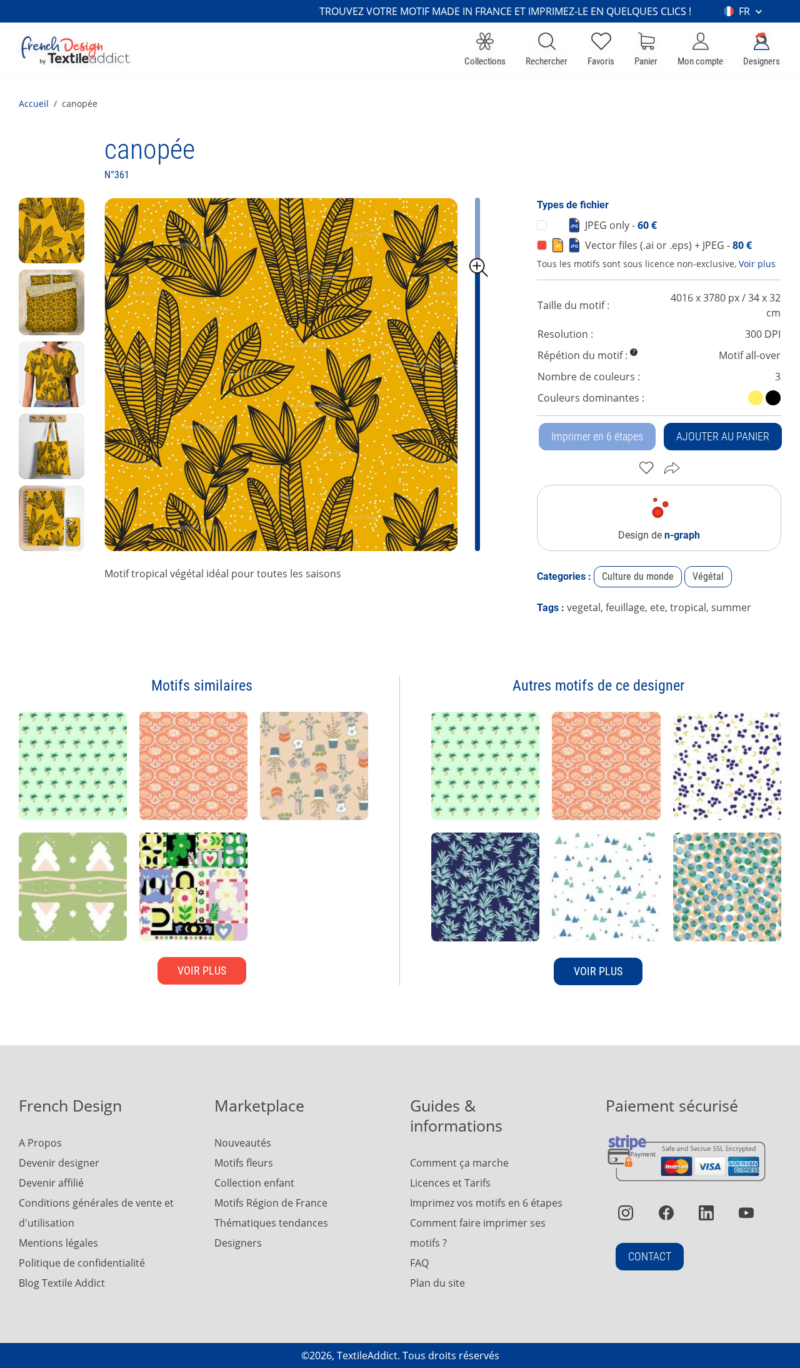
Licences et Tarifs (450, 1183)
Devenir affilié (51, 1183)
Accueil (34, 103)
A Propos (40, 1143)
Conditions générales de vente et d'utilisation (96, 1213)
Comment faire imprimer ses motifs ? (478, 1233)
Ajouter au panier (722, 436)
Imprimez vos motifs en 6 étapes (486, 1203)
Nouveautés (242, 1143)
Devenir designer (59, 1163)
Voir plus (757, 264)
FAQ (419, 1263)
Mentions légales (58, 1243)
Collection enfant (254, 1183)
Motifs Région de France (271, 1203)
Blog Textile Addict (62, 1283)
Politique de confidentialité (82, 1263)
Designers (238, 1243)
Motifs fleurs (243, 1163)
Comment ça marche (459, 1163)
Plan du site (437, 1283)
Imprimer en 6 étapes (597, 436)
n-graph (682, 535)
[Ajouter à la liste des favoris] (646, 468)
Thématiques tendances (271, 1223)
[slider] (479, 268)
